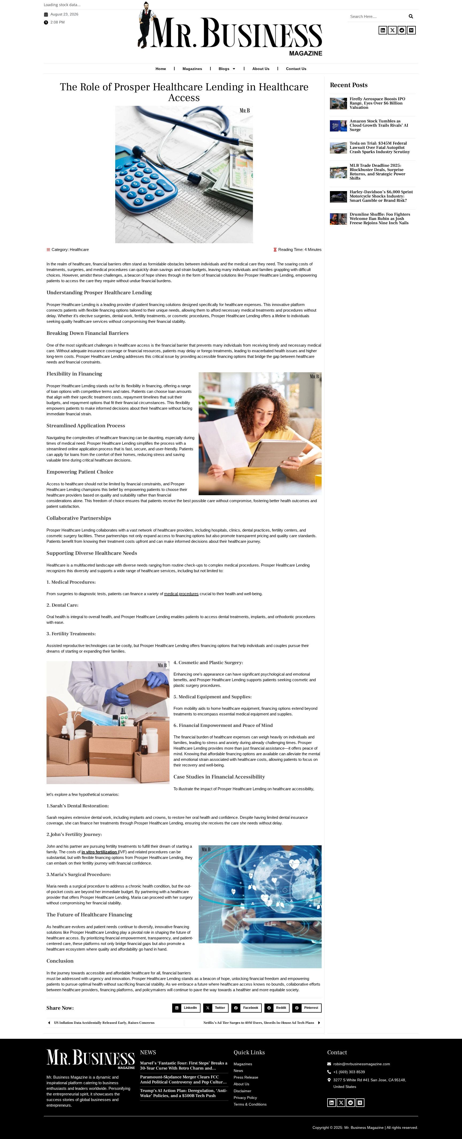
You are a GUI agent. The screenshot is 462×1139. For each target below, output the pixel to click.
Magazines (192, 69)
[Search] (411, 16)
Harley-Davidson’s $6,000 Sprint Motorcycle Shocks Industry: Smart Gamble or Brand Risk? (381, 196)
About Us (261, 69)
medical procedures (181, 593)
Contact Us (296, 69)
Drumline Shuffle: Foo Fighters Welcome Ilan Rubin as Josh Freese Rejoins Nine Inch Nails (380, 219)
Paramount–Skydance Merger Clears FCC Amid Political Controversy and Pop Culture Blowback (182, 1080)
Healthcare (79, 249)
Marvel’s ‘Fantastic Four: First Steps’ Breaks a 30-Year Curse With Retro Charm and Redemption (183, 1066)
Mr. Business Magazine (364, 1127)
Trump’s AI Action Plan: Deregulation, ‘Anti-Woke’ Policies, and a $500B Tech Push (183, 1093)
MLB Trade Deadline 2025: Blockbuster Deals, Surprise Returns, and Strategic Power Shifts (377, 172)
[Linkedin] (383, 30)
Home (161, 69)
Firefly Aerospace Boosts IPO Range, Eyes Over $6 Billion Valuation (377, 103)
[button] (186, 1008)
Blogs (224, 69)
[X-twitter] (392, 30)
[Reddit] (402, 30)
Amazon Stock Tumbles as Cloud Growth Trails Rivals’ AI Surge (379, 125)
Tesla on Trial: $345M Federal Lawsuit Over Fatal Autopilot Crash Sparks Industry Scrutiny (380, 147)
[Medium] (411, 30)
